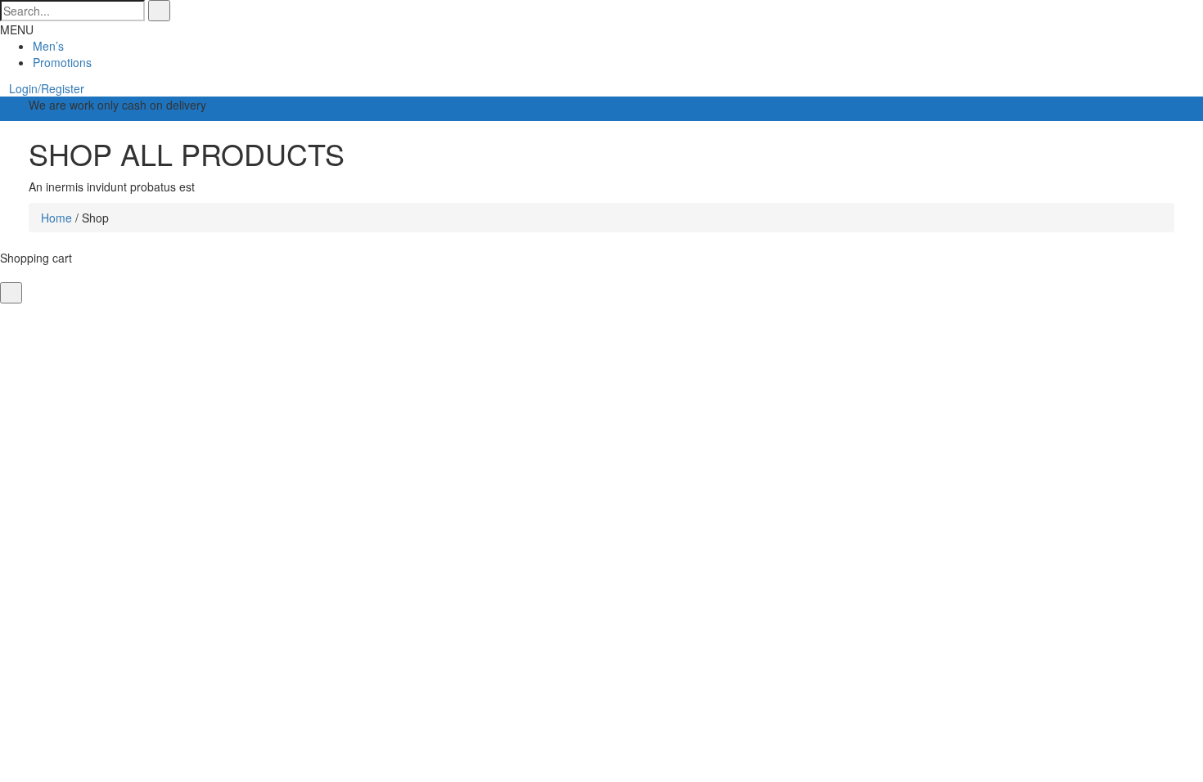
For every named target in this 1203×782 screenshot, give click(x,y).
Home (56, 217)
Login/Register (46, 88)
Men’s (48, 46)
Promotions (62, 62)
